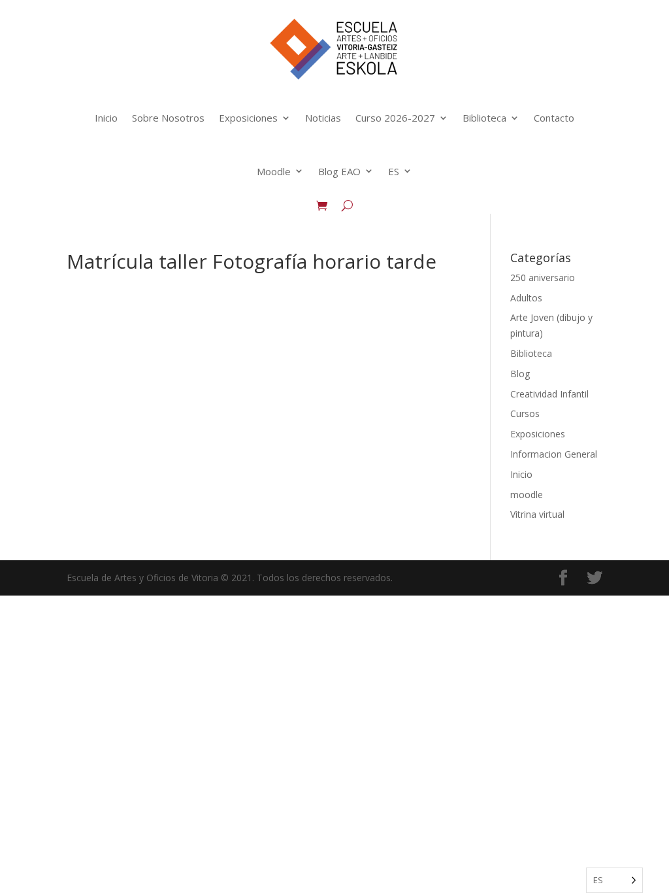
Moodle (274, 171)
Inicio (106, 117)
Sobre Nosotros (168, 117)
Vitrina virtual (537, 514)
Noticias (323, 117)
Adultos (526, 298)
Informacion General (553, 454)
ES (393, 171)
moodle (526, 494)
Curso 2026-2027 (395, 117)
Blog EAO (339, 171)
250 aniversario (542, 277)
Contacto (554, 117)
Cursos (525, 413)
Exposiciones (248, 117)
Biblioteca (484, 117)
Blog (520, 373)
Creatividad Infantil (549, 394)
